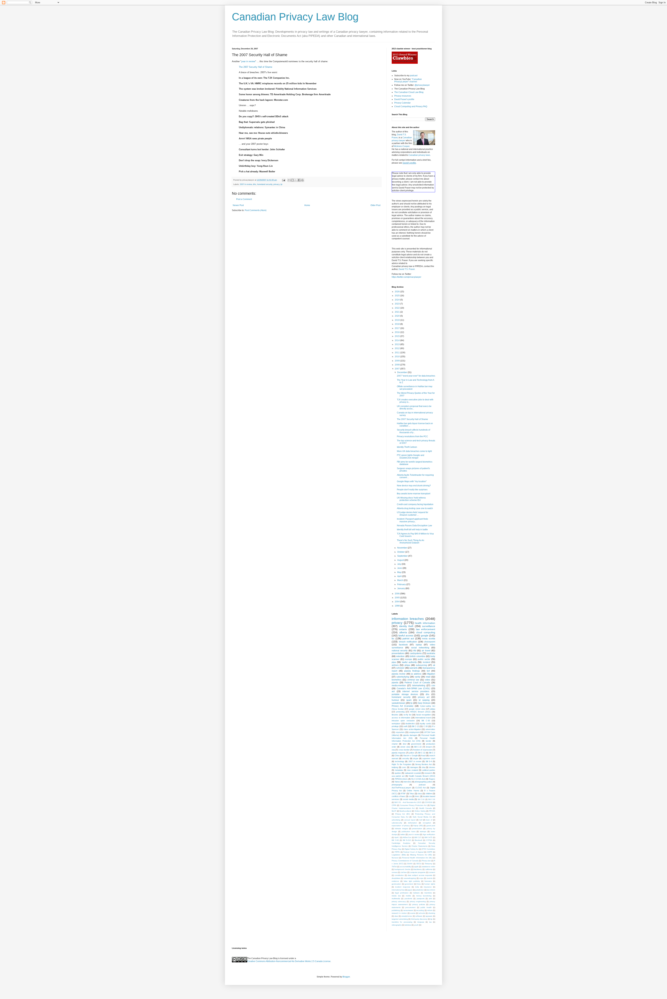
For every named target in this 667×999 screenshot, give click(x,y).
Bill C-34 (421, 799)
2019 (397, 320)
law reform (431, 890)
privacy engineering (418, 901)
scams (412, 913)
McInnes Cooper (401, 146)
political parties (428, 770)
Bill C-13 (415, 726)
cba (393, 750)
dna (423, 767)
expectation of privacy (401, 826)
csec (404, 767)
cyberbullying (402, 677)
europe (408, 659)
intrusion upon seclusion (403, 721)
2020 (397, 316)
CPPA (394, 805)
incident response (402, 887)
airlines (395, 665)
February (401, 584)
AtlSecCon (407, 837)
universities (430, 729)
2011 (397, 352)
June (399, 568)
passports (421, 898)
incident (426, 662)
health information (425, 623)
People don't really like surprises (412, 489)
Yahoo (397, 782)
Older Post (375, 205)
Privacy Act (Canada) (402, 706)
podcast (413, 75)
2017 (397, 328)
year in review (248, 61)
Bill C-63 (395, 840)
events (429, 878)
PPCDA (432, 811)
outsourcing (421, 665)
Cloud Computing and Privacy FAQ (410, 106)
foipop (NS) (418, 826)
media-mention (399, 685)
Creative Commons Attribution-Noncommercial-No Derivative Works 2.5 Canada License (289, 961)
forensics (428, 881)
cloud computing (425, 632)
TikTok (394, 867)
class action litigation (412, 729)
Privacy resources (402, 96)
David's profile (409, 163)
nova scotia (428, 638)
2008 (397, 365)
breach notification (408, 642)
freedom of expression (422, 750)
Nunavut (395, 858)
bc (393, 638)
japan (410, 890)
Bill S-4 (429, 761)
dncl (404, 744)
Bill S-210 (407, 840)
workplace (396, 724)
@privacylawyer (422, 85)
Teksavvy (428, 864)
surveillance (428, 626)
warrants (413, 668)
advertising (396, 820)
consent (432, 872)
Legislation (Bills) (399, 855)
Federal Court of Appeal (413, 852)
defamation (412, 823)
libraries (395, 715)
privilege (395, 726)
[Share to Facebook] (299, 180)
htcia (419, 884)
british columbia (417, 656)
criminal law (413, 680)
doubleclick (410, 724)
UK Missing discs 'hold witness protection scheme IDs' (411, 499)
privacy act (423, 697)
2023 (397, 304)
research (428, 773)
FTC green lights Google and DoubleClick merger (410, 456)
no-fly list (407, 715)
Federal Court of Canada (417, 682)
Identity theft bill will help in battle (412, 529)
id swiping (424, 700)
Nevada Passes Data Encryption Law (414, 525)
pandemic (408, 898)
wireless (408, 925)
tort (428, 671)
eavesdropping (410, 878)
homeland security (264, 184)
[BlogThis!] (292, 180)
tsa (430, 922)
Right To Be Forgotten (401, 764)
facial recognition (423, 715)
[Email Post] (283, 180)
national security (399, 650)
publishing (396, 910)
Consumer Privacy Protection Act (413, 805)
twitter (402, 834)
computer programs (417, 872)
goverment (409, 884)
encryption (427, 823)
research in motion (399, 913)
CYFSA (429, 840)
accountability (405, 867)
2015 (397, 336)
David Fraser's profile (404, 99)
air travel (426, 650)
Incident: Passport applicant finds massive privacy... (412, 520)
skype (415, 758)
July (399, 564)
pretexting (400, 712)
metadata (399, 770)
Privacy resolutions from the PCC (412, 436)
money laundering (424, 896)
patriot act (408, 638)
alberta (403, 632)
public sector (424, 659)
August (400, 560)
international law (398, 890)
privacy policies (418, 904)
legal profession (401, 893)
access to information (401, 718)
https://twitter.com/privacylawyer (406, 277)
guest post (430, 826)
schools (422, 913)
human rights (429, 884)
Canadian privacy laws (419, 155)
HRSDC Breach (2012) (420, 712)
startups (423, 831)
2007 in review (246, 184)
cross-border (404, 750)
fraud (423, 755)
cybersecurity (397, 823)
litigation (431, 674)
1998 (397, 606)
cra (410, 796)
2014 (397, 340)
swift (405, 726)
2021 (397, 312)
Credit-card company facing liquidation (415, 504)
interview (407, 782)
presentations (398, 653)
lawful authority (409, 662)
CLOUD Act (420, 788)
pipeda (395, 682)
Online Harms (413, 791)
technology (399, 761)
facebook (403, 644)
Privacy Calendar (402, 103)
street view (405, 747)
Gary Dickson (424, 703)
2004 (397, 601)
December (402, 372)
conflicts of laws (398, 796)
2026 (397, 291)
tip (431, 919)
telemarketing (418, 685)
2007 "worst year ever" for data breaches (416, 376)
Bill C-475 (429, 837)
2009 (397, 361)
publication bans (408, 831)
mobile (408, 896)
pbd (430, 898)
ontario (403, 629)
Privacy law (426, 861)
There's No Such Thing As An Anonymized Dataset (410, 541)
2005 (397, 597)
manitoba (428, 893)
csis (433, 685)
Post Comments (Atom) (255, 210)
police (411, 753)
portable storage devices (405, 694)
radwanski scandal (413, 773)
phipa (407, 665)
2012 (397, 348)
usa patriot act (398, 776)
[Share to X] (296, 180)
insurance (428, 887)
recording (420, 910)
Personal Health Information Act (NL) (417, 858)
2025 (397, 295)
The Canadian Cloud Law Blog (408, 92)
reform (429, 910)
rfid (414, 650)
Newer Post (238, 205)
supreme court (428, 758)
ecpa (421, 878)
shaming (431, 913)
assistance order (428, 867)
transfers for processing (402, 922)
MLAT (394, 811)
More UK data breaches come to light (414, 451)
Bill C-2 (432, 753)
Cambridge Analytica (401, 843)
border (428, 741)
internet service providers (415, 691)
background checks (402, 869)
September (402, 556)
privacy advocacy (399, 901)
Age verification (429, 834)
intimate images (401, 828)
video (427, 680)
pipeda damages (410, 735)
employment (414, 732)
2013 (397, 344)
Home (307, 205)
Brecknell (418, 840)
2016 (397, 332)
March (400, 580)
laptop (419, 644)
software (418, 916)
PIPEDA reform (401, 779)
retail (428, 677)
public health (426, 907)
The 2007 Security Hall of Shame (255, 67)
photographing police (423, 782)
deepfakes (396, 878)
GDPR (429, 852)
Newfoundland (405, 811)
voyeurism (400, 732)
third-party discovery (419, 919)
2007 (397, 369)
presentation (417, 828)
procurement (410, 907)
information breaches (408, 619)
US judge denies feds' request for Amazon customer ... (412, 513)
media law (396, 896)
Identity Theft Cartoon (407, 447)
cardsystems (416, 653)
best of (429, 820)
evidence (395, 881)
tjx (281, 184)
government (416, 744)
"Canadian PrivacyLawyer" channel (408, 80)
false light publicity (412, 881)
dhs (254, 184)
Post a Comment (244, 199)
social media (408, 799)
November (402, 548)
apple (416, 867)
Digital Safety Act (412, 849)
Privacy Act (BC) (402, 814)
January (401, 588)
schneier (400, 668)
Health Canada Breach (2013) (422, 776)
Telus (411, 793)
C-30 (425, 726)
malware (416, 893)
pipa (394, 662)
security (405, 758)
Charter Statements (419, 846)
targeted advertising (400, 919)
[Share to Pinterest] (302, 180)
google (424, 635)
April (399, 576)
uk (434, 665)
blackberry (418, 869)
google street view (417, 709)
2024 (397, 300)
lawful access (405, 635)
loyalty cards (425, 724)
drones (432, 767)
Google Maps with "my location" (412, 481)
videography (397, 925)
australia (431, 653)
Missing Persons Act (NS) (421, 855)
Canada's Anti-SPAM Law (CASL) (413, 688)
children (429, 793)
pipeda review (398, 674)
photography (397, 785)
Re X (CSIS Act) (418, 779)
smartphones (406, 916)
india (417, 887)
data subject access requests (420, 875)
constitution (399, 875)
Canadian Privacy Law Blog (295, 17)
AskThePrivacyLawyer (401, 788)
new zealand (412, 770)
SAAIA (410, 864)
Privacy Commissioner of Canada (405, 861)
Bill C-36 (431, 799)
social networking (420, 647)
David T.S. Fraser (407, 269)
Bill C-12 (421, 753)
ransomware (408, 910)
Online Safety (420, 811)
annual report (409, 820)
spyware (429, 916)
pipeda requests (398, 753)
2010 (397, 356)
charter (395, 744)
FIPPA (397, 852)
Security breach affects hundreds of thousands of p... (413, 431)
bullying (395, 767)
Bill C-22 (418, 747)
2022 (397, 308)
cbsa (420, 793)
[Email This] (289, 180)
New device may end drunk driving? (414, 485)
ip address (416, 674)
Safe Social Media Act (422, 817)
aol (393, 691)
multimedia (396, 898)
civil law (404, 872)
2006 (397, 593)
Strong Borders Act (423, 764)
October (401, 552)
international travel (423, 718)
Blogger (346, 977)
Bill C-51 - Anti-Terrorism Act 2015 (407, 802)
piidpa (432, 709)
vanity (417, 677)
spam (408, 700)
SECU (418, 864)
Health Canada (425, 808)
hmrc (417, 796)
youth (416, 925)
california (428, 869)
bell (420, 820)
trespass (420, 922)
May (399, 572)
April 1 (397, 837)
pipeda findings (412, 671)
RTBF (403, 793)
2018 (397, 324)
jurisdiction (419, 890)
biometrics (396, 680)
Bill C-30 (426, 721)
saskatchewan (398, 703)
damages (414, 767)
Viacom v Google (410, 755)
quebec (398, 773)
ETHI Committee (428, 849)
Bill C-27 (418, 837)
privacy (276, 184)
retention (400, 656)
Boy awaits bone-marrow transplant (413, 493)
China (397, 755)
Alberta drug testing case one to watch (415, 508)
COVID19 (428, 802)
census (394, 872)
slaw (396, 916)
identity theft (406, 626)
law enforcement (425, 629)
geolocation (396, 884)
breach (429, 747)
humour (395, 700)
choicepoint (429, 642)
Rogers (432, 779)
